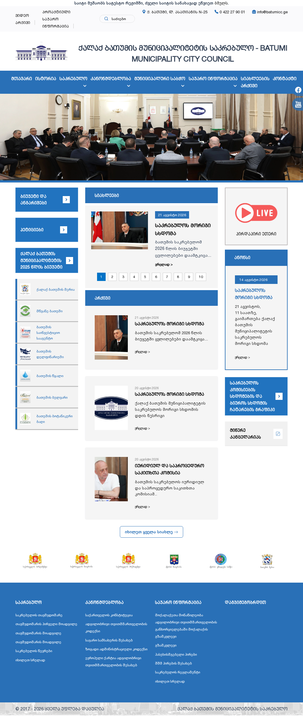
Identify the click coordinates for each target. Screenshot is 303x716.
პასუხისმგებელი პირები (176, 654)
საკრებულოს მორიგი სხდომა (183, 229)
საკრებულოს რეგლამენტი (177, 672)
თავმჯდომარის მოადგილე (38, 633)
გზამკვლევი (165, 645)
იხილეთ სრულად (30, 660)
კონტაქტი (284, 78)
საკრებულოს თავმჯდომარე (38, 615)
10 (201, 276)
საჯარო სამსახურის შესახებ (109, 640)
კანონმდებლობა (111, 78)
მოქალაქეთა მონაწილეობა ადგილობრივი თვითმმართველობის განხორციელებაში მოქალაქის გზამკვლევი (186, 626)
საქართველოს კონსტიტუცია (109, 615)
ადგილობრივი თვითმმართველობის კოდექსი (116, 627)
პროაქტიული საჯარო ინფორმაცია (56, 18)
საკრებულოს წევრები (33, 651)
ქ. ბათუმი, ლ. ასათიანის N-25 (176, 11)
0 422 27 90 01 (231, 11)
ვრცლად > (164, 264)
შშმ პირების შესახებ (173, 663)
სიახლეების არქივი (255, 82)
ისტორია (45, 78)
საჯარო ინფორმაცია (213, 78)
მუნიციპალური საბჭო (159, 78)
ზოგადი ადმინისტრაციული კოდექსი (116, 649)
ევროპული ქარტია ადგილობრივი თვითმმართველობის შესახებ (113, 661)
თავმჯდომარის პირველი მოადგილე (46, 624)
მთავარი (21, 78)
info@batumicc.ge (272, 11)
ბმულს (221, 3)
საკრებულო (73, 78)
